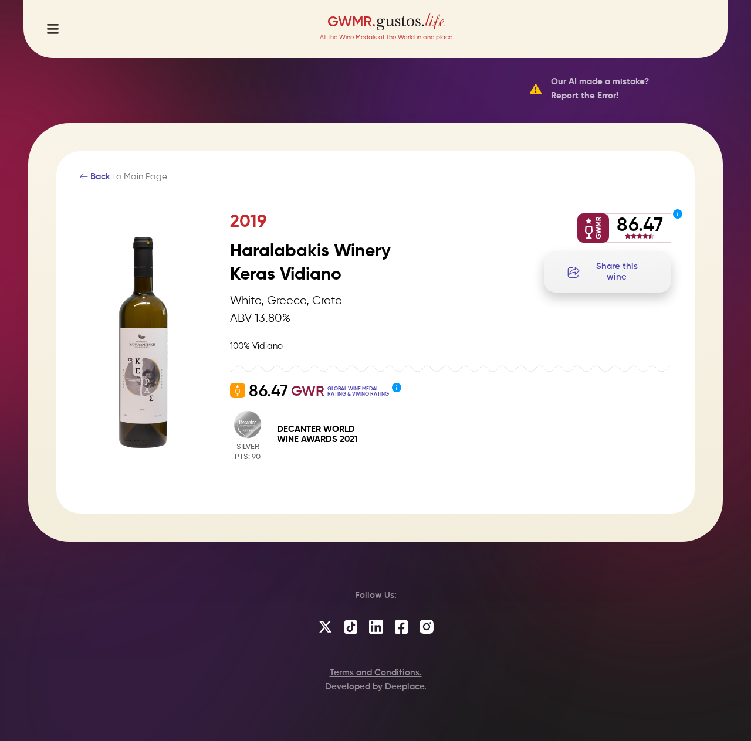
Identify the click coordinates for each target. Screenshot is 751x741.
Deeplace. (406, 686)
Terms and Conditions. (376, 672)
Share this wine (617, 271)
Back (99, 176)
